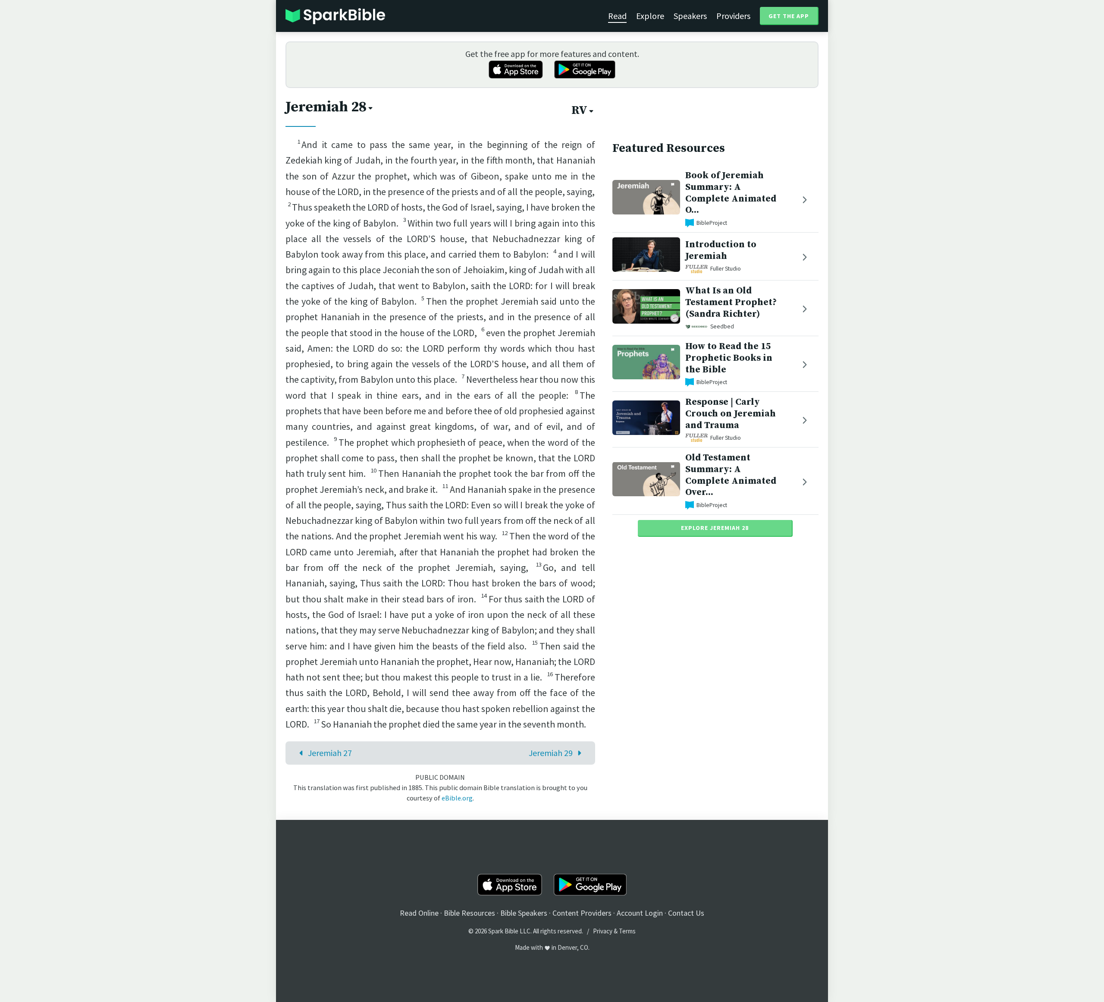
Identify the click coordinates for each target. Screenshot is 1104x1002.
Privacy (602, 931)
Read (617, 15)
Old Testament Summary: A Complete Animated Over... (730, 475)
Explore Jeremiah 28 (715, 528)
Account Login (640, 913)
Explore (650, 15)
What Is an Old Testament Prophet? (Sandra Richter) (731, 302)
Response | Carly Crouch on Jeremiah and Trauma (730, 413)
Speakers (690, 15)
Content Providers (582, 913)
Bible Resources (469, 913)
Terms (627, 931)
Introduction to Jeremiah (720, 250)
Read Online (419, 913)
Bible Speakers (523, 913)
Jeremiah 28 (326, 107)
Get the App (788, 16)
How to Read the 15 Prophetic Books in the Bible (728, 357)
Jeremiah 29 (551, 752)
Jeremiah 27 (330, 752)
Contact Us (686, 913)
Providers (733, 15)
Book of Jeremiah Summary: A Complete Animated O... (730, 193)
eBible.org (457, 798)
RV (579, 110)
